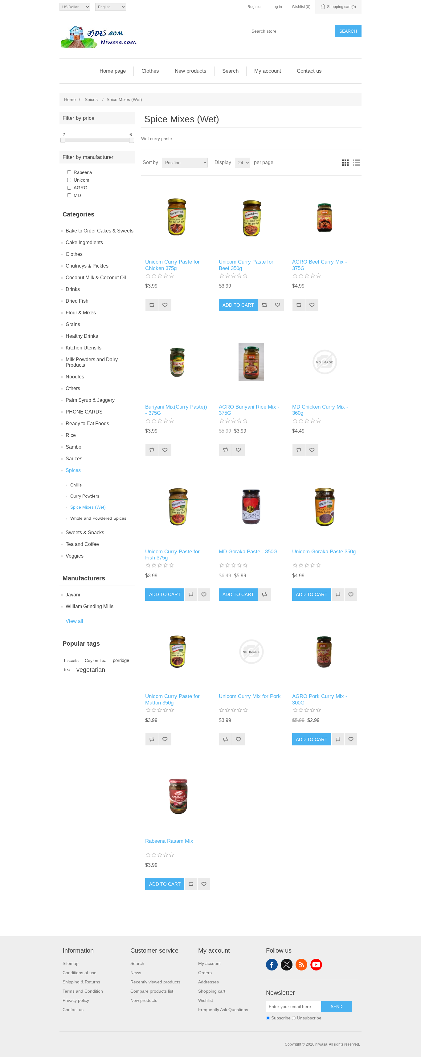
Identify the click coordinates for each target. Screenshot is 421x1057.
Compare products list (151, 991)
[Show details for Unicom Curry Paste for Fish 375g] (177, 507)
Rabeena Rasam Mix (169, 841)
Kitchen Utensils (83, 347)
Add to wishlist (164, 305)
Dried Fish (77, 301)
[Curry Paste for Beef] (251, 217)
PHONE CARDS (84, 411)
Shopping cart (211, 991)
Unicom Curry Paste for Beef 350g (246, 265)
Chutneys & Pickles (87, 265)
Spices (73, 470)
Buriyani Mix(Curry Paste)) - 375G (176, 410)
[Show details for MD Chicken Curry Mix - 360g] (324, 361)
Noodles (75, 376)
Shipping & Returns (81, 981)
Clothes (150, 71)
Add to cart (238, 305)
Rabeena (83, 172)
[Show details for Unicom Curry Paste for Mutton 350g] (177, 651)
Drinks (73, 289)
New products (190, 71)
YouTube (316, 964)
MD (77, 195)
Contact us (309, 71)
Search (348, 31)
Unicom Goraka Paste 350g (324, 552)
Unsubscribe (309, 1018)
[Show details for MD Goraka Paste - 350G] (251, 507)
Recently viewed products (155, 981)
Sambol (74, 447)
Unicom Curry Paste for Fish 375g (172, 555)
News (135, 972)
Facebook (272, 964)
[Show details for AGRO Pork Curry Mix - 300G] (324, 651)
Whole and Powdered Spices (98, 518)
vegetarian (90, 669)
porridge (121, 660)
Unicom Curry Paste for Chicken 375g (172, 265)
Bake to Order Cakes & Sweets (99, 230)
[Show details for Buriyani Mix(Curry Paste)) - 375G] (177, 361)
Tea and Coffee (82, 544)
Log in (277, 7)
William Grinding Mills (89, 606)
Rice (71, 435)
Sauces (74, 458)
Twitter (286, 964)
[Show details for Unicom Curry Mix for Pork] (251, 651)
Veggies (75, 556)
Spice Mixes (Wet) (88, 507)
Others (73, 388)
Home (70, 99)
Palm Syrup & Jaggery (90, 400)
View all (74, 621)
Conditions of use (79, 972)
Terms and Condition (83, 991)
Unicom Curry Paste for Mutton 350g (172, 699)
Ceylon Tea (96, 660)
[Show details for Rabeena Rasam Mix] (177, 796)
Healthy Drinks (82, 336)
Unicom (81, 180)
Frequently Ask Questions (223, 1009)
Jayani (73, 594)
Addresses (208, 981)
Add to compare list (151, 305)
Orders (205, 972)
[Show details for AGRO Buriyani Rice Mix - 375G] (251, 361)
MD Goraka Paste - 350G (248, 552)
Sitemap (71, 963)
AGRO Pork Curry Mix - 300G (319, 699)
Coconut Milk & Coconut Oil (96, 277)
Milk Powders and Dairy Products (92, 362)
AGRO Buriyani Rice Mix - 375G (249, 410)
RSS (301, 964)
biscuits (71, 660)
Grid (345, 162)
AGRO (81, 187)
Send (336, 1006)
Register (254, 7)
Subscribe (281, 1018)
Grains (73, 324)
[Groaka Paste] (324, 507)
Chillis (76, 484)
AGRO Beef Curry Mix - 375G (319, 265)
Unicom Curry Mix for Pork (250, 696)
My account (267, 71)
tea (67, 669)
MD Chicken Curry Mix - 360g (320, 410)
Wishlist (205, 1000)
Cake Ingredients (84, 242)
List (356, 162)
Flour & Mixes (81, 312)
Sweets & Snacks (85, 532)
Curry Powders (84, 496)
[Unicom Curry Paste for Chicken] (177, 217)
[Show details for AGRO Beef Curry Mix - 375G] (324, 217)
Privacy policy (76, 1000)
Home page (113, 71)
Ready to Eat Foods (87, 423)
